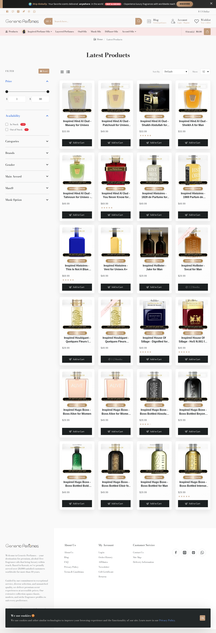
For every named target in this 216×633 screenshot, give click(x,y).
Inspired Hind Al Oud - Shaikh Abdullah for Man (154, 123)
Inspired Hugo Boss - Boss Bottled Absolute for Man (154, 412)
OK (202, 618)
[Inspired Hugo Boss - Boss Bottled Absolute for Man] (154, 386)
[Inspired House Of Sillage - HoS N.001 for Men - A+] (193, 314)
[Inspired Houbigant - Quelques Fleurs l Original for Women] (77, 314)
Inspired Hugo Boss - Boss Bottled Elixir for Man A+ (116, 484)
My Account (106, 545)
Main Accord (13, 176)
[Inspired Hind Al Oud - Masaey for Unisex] (77, 98)
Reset (45, 71)
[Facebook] (7, 11)
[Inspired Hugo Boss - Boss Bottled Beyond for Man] (193, 386)
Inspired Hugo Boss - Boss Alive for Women (77, 411)
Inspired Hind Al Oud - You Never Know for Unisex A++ (116, 195)
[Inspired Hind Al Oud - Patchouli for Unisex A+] (116, 98)
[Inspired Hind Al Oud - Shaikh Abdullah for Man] (154, 98)
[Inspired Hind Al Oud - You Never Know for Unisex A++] (116, 170)
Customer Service (144, 545)
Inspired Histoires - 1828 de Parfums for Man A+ (154, 195)
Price (8, 81)
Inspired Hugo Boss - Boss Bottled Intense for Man (193, 484)
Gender (10, 165)
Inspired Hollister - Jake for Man (154, 267)
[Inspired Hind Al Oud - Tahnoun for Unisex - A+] (77, 170)
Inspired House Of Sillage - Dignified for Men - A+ (154, 340)
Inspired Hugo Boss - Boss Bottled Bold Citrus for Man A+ (77, 484)
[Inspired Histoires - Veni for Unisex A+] (116, 242)
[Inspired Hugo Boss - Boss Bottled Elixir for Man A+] (116, 459)
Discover (185, 4)
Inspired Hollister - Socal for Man (193, 267)
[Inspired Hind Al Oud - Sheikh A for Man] (193, 98)
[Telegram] (24, 11)
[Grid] (62, 71)
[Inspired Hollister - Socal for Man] (193, 242)
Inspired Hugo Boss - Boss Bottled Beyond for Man (193, 412)
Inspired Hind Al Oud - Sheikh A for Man (193, 123)
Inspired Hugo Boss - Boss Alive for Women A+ (116, 412)
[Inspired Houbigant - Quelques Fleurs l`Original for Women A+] (116, 314)
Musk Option (13, 200)
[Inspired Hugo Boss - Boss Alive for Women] (77, 386)
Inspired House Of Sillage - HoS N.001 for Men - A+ (193, 340)
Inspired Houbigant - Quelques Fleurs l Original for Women (77, 340)
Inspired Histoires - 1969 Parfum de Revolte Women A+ (193, 195)
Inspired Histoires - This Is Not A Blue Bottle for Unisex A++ (77, 268)
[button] (77, 142)
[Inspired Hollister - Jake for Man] (154, 242)
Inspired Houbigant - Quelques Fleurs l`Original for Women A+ (116, 340)
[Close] (211, 3)
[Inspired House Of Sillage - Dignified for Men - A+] (154, 314)
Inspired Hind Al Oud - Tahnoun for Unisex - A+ (77, 195)
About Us (70, 545)
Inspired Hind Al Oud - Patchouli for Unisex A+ (116, 123)
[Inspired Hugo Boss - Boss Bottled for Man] (154, 459)
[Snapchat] (13, 11)
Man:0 (9, 188)
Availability (12, 116)
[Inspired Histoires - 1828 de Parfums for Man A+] (154, 170)
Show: (195, 71)
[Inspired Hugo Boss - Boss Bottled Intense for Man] (193, 459)
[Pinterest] (29, 11)
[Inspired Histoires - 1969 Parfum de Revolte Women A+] (193, 170)
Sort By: (156, 71)
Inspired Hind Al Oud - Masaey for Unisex (77, 123)
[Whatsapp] (34, 11)
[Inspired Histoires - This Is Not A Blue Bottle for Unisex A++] (77, 242)
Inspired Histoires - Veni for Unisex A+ (116, 267)
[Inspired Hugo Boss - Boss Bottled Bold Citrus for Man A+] (77, 459)
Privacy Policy (167, 620)
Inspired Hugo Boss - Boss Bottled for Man (154, 484)
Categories (12, 141)
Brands (10, 153)
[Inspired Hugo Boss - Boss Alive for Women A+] (116, 386)
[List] (68, 71)
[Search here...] (138, 21)
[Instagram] (18, 11)
